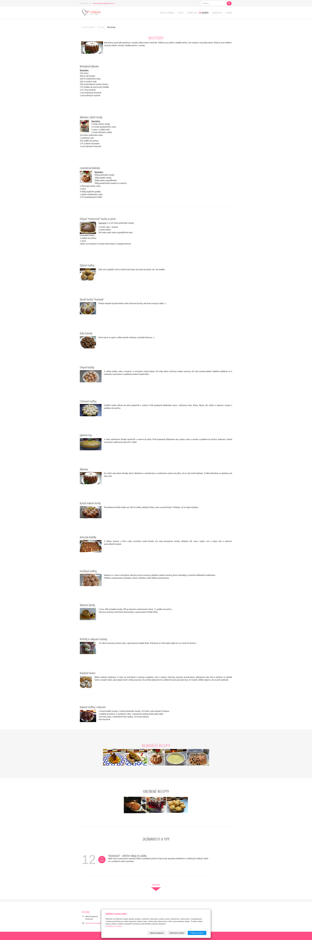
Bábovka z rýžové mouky (91, 117)
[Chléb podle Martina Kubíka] (135, 805)
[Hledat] (229, 3)
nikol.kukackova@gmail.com (104, 3)
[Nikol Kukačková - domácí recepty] (95, 12)
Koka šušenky (86, 333)
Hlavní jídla (192, 12)
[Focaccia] (198, 757)
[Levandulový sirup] (156, 805)
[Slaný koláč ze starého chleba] (136, 757)
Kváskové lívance (87, 673)
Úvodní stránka (167, 12)
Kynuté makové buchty (90, 503)
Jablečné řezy (86, 435)
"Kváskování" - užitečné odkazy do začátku (127, 856)
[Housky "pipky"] (177, 805)
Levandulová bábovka (90, 168)
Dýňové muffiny (87, 265)
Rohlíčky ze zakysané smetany (93, 639)
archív (156, 885)
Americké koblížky (88, 537)
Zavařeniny (217, 12)
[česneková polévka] (176, 757)
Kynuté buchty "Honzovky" (92, 299)
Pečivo (181, 12)
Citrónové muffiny (88, 401)
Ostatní (229, 12)
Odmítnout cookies (177, 933)
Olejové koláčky (87, 367)
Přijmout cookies (197, 933)
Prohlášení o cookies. (114, 926)
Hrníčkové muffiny (88, 571)
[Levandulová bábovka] (156, 757)
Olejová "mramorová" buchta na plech (98, 219)
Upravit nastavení (157, 933)
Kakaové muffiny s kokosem (93, 707)
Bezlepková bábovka (89, 66)
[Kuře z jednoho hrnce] (114, 757)
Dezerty (205, 12)
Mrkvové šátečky (87, 605)
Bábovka (84, 469)
